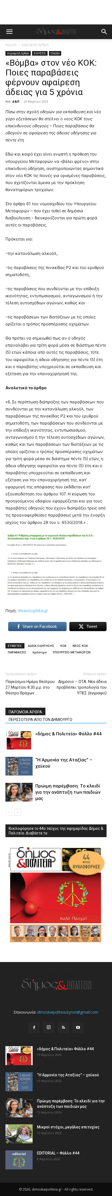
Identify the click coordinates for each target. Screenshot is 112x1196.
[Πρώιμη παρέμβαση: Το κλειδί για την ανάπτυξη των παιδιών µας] (19, 792)
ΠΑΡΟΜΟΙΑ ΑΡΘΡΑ (25, 712)
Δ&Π (15, 101)
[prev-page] (8, 812)
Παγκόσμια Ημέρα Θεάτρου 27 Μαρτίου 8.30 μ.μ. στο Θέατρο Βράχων (30, 687)
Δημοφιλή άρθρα (35, 44)
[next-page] (17, 812)
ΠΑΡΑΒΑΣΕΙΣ (17, 652)
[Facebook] (34, 1027)
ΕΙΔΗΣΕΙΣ (40, 53)
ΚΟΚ (63, 646)
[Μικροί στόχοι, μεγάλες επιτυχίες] (19, 1133)
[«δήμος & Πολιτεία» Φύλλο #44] (19, 740)
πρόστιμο (39, 652)
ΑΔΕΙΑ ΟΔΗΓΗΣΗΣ (41, 646)
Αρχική (10, 44)
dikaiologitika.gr (33, 610)
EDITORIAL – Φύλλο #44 (58, 1153)
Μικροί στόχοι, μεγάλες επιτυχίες (68, 1127)
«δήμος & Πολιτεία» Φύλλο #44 (68, 733)
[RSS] (63, 1027)
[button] (9, 31)
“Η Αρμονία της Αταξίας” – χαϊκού (68, 1075)
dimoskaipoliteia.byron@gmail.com (67, 1012)
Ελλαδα (55, 53)
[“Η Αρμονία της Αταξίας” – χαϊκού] (19, 766)
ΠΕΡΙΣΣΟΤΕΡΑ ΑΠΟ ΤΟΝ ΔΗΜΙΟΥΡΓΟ (40, 719)
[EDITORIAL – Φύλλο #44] (19, 1159)
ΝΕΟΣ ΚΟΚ (80, 646)
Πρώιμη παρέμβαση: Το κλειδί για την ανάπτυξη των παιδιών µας (67, 792)
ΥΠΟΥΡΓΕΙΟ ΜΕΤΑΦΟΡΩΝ (72, 652)
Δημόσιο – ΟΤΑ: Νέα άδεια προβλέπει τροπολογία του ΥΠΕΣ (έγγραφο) (82, 687)
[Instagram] (48, 1027)
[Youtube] (78, 1027)
